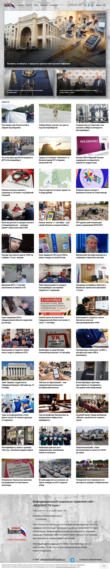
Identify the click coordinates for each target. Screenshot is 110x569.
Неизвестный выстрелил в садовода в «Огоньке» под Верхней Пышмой (17, 192)
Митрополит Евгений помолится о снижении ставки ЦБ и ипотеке (91, 256)
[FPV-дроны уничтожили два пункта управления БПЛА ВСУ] (92, 210)
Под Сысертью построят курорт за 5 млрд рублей (54, 191)
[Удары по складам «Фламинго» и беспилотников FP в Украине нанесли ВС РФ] (55, 145)
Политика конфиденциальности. (47, 515)
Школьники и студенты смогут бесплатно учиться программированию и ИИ (90, 320)
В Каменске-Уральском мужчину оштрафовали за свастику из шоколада (17, 482)
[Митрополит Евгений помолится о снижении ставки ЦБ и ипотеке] (92, 243)
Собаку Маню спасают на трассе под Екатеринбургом (53, 126)
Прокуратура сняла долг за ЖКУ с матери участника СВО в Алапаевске (91, 352)
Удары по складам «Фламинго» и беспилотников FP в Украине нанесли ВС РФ (54, 160)
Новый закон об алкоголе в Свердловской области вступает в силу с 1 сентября (54, 320)
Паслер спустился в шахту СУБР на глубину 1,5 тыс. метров (17, 256)
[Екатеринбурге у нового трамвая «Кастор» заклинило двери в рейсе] (18, 435)
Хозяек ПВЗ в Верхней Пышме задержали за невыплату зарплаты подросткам (90, 160)
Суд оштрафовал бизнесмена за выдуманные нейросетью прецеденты (53, 417)
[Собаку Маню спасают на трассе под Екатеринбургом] (55, 113)
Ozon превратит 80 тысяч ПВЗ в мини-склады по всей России (53, 256)
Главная (21, 5)
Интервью (43, 5)
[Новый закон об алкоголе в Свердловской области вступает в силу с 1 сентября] (55, 305)
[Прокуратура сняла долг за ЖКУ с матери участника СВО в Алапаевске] (92, 338)
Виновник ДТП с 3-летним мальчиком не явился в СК (14, 286)
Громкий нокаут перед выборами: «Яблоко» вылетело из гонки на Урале (91, 417)
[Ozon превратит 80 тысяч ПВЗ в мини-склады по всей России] (55, 243)
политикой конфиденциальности (66, 567)
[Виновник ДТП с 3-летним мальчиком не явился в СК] (18, 273)
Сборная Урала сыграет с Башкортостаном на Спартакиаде (91, 191)
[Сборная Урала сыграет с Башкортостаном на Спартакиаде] (92, 178)
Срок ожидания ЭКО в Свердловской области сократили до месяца (17, 320)
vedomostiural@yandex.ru (52, 559)
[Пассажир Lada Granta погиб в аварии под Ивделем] (18, 113)
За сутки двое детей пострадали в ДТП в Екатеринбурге (17, 158)
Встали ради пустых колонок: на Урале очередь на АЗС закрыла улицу (53, 482)
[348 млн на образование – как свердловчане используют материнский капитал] (55, 370)
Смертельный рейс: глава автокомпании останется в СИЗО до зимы (91, 450)
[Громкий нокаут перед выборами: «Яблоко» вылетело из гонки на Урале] (92, 403)
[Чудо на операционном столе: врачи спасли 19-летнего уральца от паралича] (18, 403)
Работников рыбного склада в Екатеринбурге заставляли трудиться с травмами (52, 287)
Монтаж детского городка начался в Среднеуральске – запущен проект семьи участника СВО (18, 225)
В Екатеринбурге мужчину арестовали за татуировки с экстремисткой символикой (88, 385)
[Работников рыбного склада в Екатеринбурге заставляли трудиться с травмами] (55, 273)
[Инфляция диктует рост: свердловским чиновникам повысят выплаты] (55, 435)
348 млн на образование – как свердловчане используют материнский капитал (52, 385)
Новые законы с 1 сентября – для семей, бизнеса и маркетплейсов (54, 223)
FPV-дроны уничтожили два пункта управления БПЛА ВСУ (89, 223)
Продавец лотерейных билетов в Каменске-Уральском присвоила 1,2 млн (91, 287)
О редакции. (41, 519)
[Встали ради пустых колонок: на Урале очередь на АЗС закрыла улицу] (55, 468)
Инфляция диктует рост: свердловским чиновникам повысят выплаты (51, 450)
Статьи (36, 5)
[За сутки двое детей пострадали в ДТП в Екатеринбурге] (18, 145)
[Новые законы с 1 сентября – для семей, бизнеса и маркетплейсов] (55, 210)
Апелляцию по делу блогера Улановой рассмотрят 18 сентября (54, 351)
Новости (29, 5)
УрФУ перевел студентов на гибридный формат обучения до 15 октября (18, 385)
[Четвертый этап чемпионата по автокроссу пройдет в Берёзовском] (92, 468)
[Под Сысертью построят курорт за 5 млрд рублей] (55, 178)
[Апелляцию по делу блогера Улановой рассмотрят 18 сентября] (55, 338)
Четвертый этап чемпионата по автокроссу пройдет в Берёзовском (92, 481)
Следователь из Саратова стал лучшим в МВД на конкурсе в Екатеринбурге (90, 127)
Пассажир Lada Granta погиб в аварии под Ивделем (15, 126)
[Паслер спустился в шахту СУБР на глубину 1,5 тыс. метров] (18, 243)
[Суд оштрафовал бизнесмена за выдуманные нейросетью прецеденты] (55, 403)
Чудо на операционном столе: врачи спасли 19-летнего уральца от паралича (17, 417)
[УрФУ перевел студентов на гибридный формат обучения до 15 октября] (18, 370)
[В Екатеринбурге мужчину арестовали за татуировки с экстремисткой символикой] (92, 370)
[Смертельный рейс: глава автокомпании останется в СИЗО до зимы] (92, 435)
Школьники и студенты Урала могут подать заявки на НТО (15, 351)
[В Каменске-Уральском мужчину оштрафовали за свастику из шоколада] (18, 468)
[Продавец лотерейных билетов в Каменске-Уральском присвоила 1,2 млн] (92, 273)
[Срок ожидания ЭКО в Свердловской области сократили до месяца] (18, 305)
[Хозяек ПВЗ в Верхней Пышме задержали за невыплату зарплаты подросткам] (92, 145)
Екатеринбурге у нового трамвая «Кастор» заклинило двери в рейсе (17, 448)
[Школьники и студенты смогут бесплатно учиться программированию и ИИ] (92, 305)
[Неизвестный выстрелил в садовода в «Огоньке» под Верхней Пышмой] (18, 178)
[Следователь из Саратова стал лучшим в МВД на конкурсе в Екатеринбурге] (92, 113)
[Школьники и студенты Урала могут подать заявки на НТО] (18, 338)
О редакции (54, 5)
